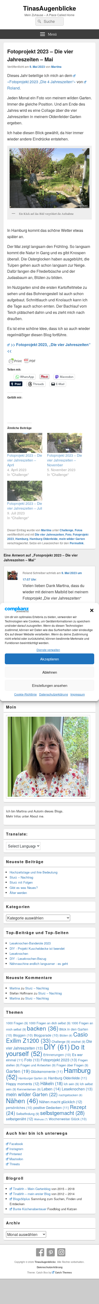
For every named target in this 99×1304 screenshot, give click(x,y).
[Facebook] (40, 1252)
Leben (51, 1089)
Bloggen (23, 1035)
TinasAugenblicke (49, 8)
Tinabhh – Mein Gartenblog (31, 1188)
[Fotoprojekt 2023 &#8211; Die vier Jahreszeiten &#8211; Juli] (24, 491)
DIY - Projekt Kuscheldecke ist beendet (37, 948)
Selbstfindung (27, 1113)
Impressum (77, 694)
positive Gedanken (51, 1107)
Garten (18, 1071)
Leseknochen (19, 953)
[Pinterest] (51, 1252)
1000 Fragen (17, 1023)
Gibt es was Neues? (24, 887)
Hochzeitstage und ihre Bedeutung (33, 872)
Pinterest (15, 1154)
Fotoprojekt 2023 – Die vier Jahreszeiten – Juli (24, 506)
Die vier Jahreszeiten (49, 534)
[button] (91, 610)
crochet (78, 1041)
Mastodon (16, 1159)
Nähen (22, 1100)
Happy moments (22, 1083)
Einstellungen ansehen (49, 685)
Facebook (16, 1143)
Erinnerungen (57, 1054)
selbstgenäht (19, 1118)
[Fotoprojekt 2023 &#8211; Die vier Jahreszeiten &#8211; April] (24, 443)
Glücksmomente (47, 1071)
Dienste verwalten (48, 650)
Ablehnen (49, 672)
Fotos (78, 530)
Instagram (16, 1148)
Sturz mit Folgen (21, 882)
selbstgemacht (62, 1112)
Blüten (66, 1035)
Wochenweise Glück (68, 1118)
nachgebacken (70, 1095)
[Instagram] (61, 1252)
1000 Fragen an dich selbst (49, 1023)
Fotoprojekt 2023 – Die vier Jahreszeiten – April (24, 460)
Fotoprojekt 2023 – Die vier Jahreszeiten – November (64, 460)
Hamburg (21, 539)
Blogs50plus (21, 1198)
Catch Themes (63, 1272)
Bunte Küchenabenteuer (29, 1209)
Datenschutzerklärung (53, 694)
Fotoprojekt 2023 (59, 1060)
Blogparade (46, 1035)
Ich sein (71, 1084)
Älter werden (18, 892)
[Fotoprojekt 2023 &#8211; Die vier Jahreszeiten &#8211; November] (64, 443)
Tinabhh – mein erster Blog (31, 1193)
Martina (56, 66)
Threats (14, 1164)
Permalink (77, 543)
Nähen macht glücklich (60, 1101)
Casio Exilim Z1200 (47, 1037)
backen (42, 1028)
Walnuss (41, 1119)
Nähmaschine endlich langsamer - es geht (39, 963)
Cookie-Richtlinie (25, 694)
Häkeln (51, 1083)
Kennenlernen (29, 1089)
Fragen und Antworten (38, 1065)
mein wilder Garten (72, 539)
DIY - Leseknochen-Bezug (28, 958)
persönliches (19, 1107)
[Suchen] (39, 21)
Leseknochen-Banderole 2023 (30, 943)
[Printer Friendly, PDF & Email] (22, 361)
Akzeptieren (49, 658)
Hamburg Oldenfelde (44, 539)
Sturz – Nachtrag (21, 877)
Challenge (66, 530)
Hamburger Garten (33, 1078)
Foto (68, 534)
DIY (57, 1046)
